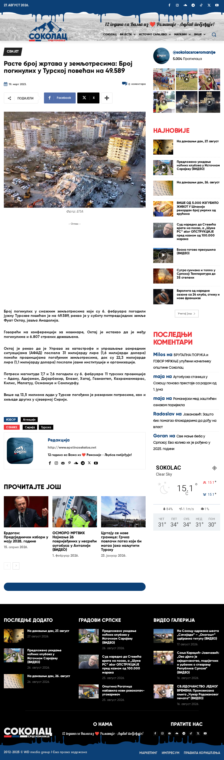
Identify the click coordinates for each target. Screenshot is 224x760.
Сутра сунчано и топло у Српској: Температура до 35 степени (196, 273)
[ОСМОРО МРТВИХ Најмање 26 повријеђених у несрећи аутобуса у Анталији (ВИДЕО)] (74, 511)
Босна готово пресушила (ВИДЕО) (196, 251)
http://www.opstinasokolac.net (72, 447)
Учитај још (185, 313)
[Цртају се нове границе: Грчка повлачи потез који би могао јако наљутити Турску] (123, 511)
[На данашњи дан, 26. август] (163, 188)
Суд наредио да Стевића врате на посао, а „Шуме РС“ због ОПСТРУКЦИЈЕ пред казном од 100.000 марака (196, 231)
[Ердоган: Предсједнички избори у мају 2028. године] (26, 511)
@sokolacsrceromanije (194, 52)
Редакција (59, 440)
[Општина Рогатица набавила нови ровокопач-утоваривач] (89, 691)
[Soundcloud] (185, 5)
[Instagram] (177, 5)
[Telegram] (193, 5)
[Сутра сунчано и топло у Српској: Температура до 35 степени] (163, 276)
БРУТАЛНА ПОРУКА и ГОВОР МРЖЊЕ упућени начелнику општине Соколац (182, 361)
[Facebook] (169, 5)
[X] (209, 5)
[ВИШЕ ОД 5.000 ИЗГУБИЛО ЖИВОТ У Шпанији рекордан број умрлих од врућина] (163, 208)
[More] (107, 98)
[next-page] (16, 566)
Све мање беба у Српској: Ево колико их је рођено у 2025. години (181, 443)
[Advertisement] (75, 265)
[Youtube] (217, 5)
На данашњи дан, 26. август (198, 182)
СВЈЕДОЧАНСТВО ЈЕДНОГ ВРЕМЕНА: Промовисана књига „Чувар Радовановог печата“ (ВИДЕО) (198, 692)
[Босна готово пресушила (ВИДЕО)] (163, 255)
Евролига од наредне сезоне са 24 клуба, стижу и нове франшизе (198, 294)
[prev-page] (7, 566)
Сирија (30, 427)
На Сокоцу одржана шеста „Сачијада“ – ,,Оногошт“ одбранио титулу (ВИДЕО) (198, 635)
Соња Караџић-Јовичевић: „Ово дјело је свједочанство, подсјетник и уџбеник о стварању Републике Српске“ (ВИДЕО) (198, 662)
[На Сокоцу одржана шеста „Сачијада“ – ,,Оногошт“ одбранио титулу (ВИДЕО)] (163, 636)
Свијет (13, 51)
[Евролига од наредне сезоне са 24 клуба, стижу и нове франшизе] (163, 296)
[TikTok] (201, 5)
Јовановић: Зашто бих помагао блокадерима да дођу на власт (184, 421)
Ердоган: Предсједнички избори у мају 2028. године (26, 537)
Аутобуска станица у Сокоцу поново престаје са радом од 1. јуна (185, 383)
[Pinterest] (69, 462)
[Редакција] (26, 450)
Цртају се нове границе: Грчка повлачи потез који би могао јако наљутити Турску (121, 541)
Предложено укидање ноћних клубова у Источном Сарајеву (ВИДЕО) (198, 165)
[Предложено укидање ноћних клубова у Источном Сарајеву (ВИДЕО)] (163, 167)
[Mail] (63, 462)
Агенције (29, 419)
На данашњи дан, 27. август (198, 141)
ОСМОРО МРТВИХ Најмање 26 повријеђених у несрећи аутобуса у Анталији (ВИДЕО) (74, 541)
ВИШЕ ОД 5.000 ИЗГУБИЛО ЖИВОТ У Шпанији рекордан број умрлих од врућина (198, 208)
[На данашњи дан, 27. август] (163, 147)
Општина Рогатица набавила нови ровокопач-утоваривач (123, 690)
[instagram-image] (164, 79)
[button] (213, 34)
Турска (46, 427)
